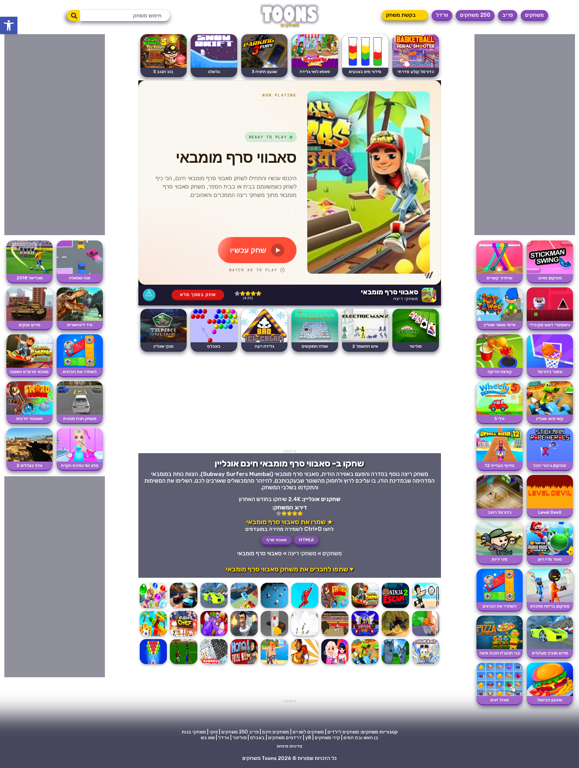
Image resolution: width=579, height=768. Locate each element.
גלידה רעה (264, 346)
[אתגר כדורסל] (550, 366)
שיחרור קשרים (499, 277)
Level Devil (549, 512)
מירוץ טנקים (29, 324)
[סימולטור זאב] (395, 664)
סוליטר (415, 346)
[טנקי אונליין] (163, 340)
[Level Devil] (550, 506)
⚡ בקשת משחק (405, 15)
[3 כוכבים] (248, 293)
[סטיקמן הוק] (304, 608)
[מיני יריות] (499, 553)
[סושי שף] (183, 636)
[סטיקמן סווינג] (550, 272)
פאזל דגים (499, 699)
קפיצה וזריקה (500, 371)
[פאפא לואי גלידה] (315, 66)
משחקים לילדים (343, 732)
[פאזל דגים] (499, 694)
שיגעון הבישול (549, 699)
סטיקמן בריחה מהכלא (550, 606)
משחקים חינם (275, 732)
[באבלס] (214, 340)
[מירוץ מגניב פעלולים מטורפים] (550, 647)
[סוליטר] (415, 340)
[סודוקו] (214, 664)
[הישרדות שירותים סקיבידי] (244, 636)
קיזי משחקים (327, 738)
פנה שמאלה (79, 277)
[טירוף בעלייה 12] (499, 460)
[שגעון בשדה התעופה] (425, 664)
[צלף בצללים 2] (29, 460)
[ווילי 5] (499, 413)
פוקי (213, 732)
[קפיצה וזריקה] (499, 366)
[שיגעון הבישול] (550, 694)
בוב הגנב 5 (163, 71)
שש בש (208, 738)
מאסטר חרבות (29, 418)
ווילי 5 (499, 418)
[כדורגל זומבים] (183, 664)
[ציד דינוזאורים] (80, 319)
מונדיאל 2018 (29, 277)
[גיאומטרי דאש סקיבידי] (550, 319)
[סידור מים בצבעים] (365, 66)
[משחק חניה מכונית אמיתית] (80, 413)
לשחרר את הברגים (499, 606)
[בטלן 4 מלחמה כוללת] (244, 664)
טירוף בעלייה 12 (499, 465)
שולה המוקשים (315, 346)
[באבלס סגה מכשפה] (153, 608)
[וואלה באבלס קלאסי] (153, 664)
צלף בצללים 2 (29, 465)
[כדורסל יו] (304, 664)
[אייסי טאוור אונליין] (499, 319)
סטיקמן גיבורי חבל (549, 465)
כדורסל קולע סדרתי (415, 71)
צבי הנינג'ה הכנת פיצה (499, 652)
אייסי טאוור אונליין (499, 324)
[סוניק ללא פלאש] (365, 636)
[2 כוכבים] (253, 293)
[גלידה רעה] (264, 340)
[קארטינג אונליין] (550, 413)
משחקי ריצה (405, 298)
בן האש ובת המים (360, 738)
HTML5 (306, 539)
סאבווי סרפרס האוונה (29, 371)
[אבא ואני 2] (214, 636)
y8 (308, 738)
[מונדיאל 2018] (29, 272)
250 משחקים (475, 15)
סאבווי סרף (276, 539)
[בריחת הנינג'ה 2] (395, 608)
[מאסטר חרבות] (334, 608)
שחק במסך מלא (198, 294)
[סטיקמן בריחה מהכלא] (550, 600)
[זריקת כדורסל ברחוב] (425, 636)
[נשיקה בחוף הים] (274, 664)
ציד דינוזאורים (79, 324)
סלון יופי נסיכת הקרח (80, 465)
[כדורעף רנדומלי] (425, 608)
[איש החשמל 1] (304, 636)
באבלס (213, 346)
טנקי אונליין (163, 346)
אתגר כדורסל (549, 371)
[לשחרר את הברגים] (499, 600)
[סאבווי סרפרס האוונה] (365, 608)
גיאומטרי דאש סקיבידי (549, 324)
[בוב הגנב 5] (163, 66)
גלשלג (214, 71)
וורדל (442, 15)
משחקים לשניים (308, 732)
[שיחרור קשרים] (499, 272)
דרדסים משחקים (285, 738)
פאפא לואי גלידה (315, 71)
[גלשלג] (214, 66)
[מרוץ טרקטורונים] (395, 636)
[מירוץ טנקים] (29, 319)
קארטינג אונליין (549, 418)
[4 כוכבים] (242, 293)
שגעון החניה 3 (264, 71)
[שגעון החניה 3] (264, 66)
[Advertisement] (524, 134)
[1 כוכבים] (258, 293)
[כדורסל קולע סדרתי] (415, 66)
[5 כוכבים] (237, 293)
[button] (8, 25)
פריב (507, 15)
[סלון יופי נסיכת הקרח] (80, 460)
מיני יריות (499, 559)
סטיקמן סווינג (550, 277)
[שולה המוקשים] (315, 340)
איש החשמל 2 (365, 346)
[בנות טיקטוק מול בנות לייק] (334, 664)
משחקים (534, 15)
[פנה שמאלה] (80, 272)
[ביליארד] (274, 608)
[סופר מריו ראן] (550, 553)
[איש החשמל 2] (365, 340)
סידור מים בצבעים (365, 71)
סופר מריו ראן (550, 559)
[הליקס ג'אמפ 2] (274, 636)
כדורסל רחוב (499, 512)
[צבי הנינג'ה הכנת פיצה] (499, 647)
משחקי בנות (194, 732)
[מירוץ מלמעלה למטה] (183, 608)
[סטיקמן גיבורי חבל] (550, 460)
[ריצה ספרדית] (334, 636)
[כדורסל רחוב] (499, 506)
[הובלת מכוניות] (244, 608)
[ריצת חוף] (153, 636)
